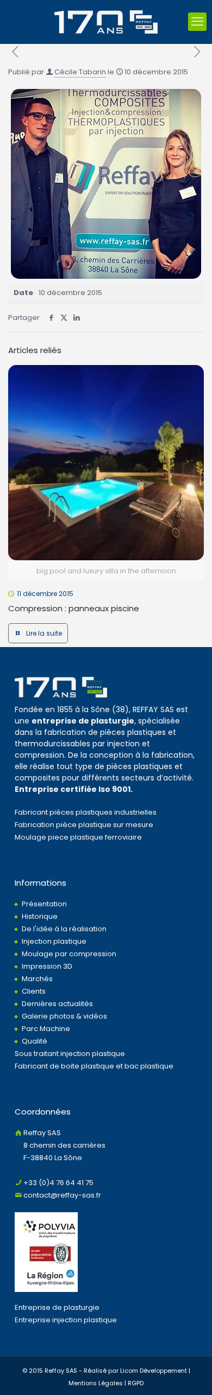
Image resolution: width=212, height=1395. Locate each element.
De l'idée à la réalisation (64, 929)
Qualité (34, 1041)
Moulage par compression (69, 954)
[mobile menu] (197, 21)
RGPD (136, 1383)
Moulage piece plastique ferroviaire (78, 837)
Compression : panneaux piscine (73, 608)
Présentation (44, 904)
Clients (34, 991)
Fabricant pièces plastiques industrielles (86, 812)
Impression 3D (47, 966)
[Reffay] (106, 21)
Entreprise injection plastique (66, 1320)
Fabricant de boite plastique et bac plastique (94, 1066)
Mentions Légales (95, 1383)
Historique (40, 916)
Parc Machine (46, 1028)
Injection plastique (54, 941)
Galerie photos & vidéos (64, 1016)
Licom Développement (153, 1370)
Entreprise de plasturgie (57, 1307)
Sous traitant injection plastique (70, 1053)
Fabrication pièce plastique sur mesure (84, 825)
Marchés (37, 979)
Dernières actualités (57, 1004)
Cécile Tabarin (80, 72)
